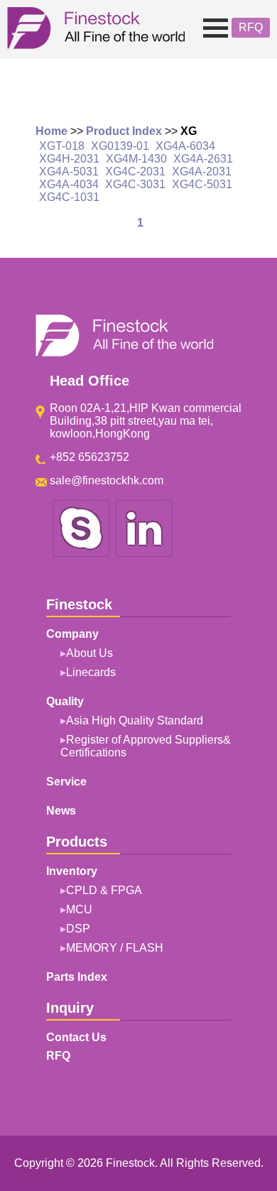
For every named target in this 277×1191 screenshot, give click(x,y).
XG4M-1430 (136, 159)
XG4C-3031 (135, 184)
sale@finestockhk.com (106, 480)
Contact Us (76, 1037)
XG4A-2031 (202, 171)
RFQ (251, 27)
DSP (78, 929)
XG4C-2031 (135, 171)
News (61, 811)
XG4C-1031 (69, 197)
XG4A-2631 (203, 159)
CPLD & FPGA (104, 890)
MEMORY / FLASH (114, 948)
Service (66, 782)
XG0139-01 (120, 146)
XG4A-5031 (69, 171)
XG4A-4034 (69, 184)
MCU (79, 909)
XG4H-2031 (69, 159)
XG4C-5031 (202, 184)
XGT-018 (62, 146)
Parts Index (76, 977)
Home (51, 131)
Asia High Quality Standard (134, 720)
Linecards (91, 672)
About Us (89, 653)
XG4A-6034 (185, 146)
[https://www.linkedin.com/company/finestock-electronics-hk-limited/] (144, 554)
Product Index (124, 131)
